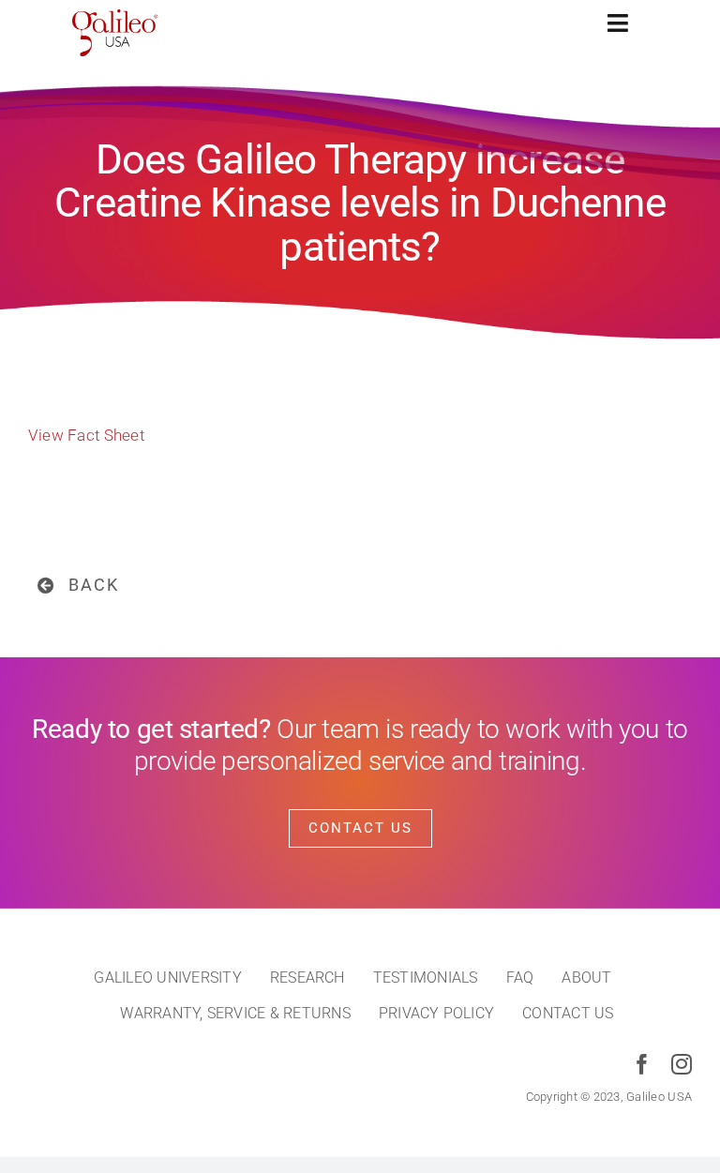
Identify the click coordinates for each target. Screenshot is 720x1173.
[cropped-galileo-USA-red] (115, 17)
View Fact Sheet (86, 435)
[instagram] (681, 1064)
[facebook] (642, 1064)
